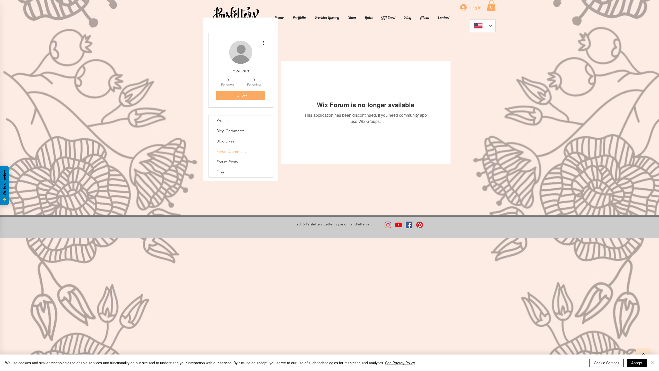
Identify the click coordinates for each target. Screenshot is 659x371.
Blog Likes (225, 141)
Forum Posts (227, 161)
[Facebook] (409, 225)
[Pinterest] (419, 225)
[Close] (653, 363)
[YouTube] (398, 225)
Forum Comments (231, 151)
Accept (636, 362)
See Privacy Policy (400, 362)
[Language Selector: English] (483, 26)
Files (220, 172)
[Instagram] (388, 225)
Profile (222, 120)
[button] (491, 5)
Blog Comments (230, 130)
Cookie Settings (606, 362)
